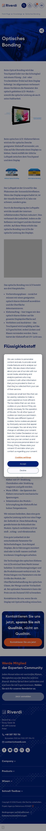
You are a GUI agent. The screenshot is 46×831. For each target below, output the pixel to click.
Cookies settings (23, 457)
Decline (23, 470)
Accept (23, 464)
